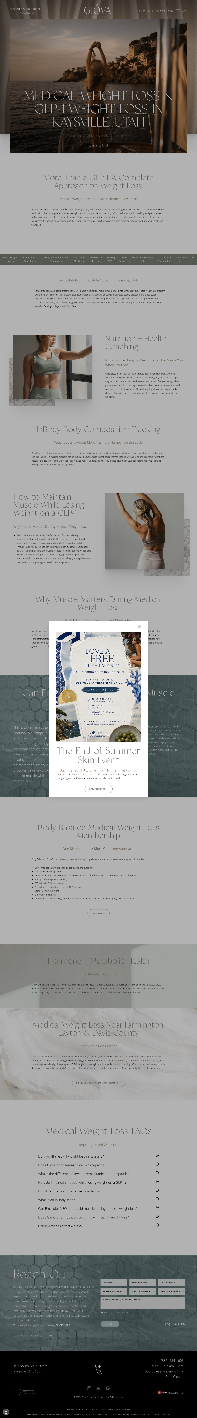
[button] (6, 1412)
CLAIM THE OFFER (97, 789)
